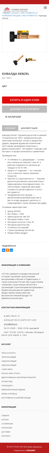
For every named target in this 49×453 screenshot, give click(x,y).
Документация (29, 128)
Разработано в (20, 450)
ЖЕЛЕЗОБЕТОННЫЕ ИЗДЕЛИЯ (13, 390)
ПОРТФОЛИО (6, 428)
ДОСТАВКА (5, 432)
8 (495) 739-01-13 (12, 316)
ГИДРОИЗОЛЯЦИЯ (8, 361)
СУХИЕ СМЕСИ (7, 369)
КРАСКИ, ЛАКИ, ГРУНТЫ (10, 373)
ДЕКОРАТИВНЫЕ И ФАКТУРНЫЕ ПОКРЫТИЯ (18, 377)
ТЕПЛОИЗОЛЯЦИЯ (8, 357)
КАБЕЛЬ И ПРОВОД (9, 394)
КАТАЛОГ (5, 420)
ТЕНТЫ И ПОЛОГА (8, 353)
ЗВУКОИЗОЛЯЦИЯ (8, 365)
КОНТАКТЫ (5, 436)
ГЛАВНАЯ (5, 415)
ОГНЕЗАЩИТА (7, 385)
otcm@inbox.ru (10, 324)
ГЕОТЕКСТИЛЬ (7, 381)
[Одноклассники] (7, 250)
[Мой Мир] (11, 250)
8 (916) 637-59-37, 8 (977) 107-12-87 (20, 320)
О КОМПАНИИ (7, 424)
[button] (39, 8)
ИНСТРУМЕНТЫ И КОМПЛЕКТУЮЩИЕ (16, 398)
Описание (10, 128)
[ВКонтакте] (3, 250)
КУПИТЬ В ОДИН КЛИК (24, 100)
